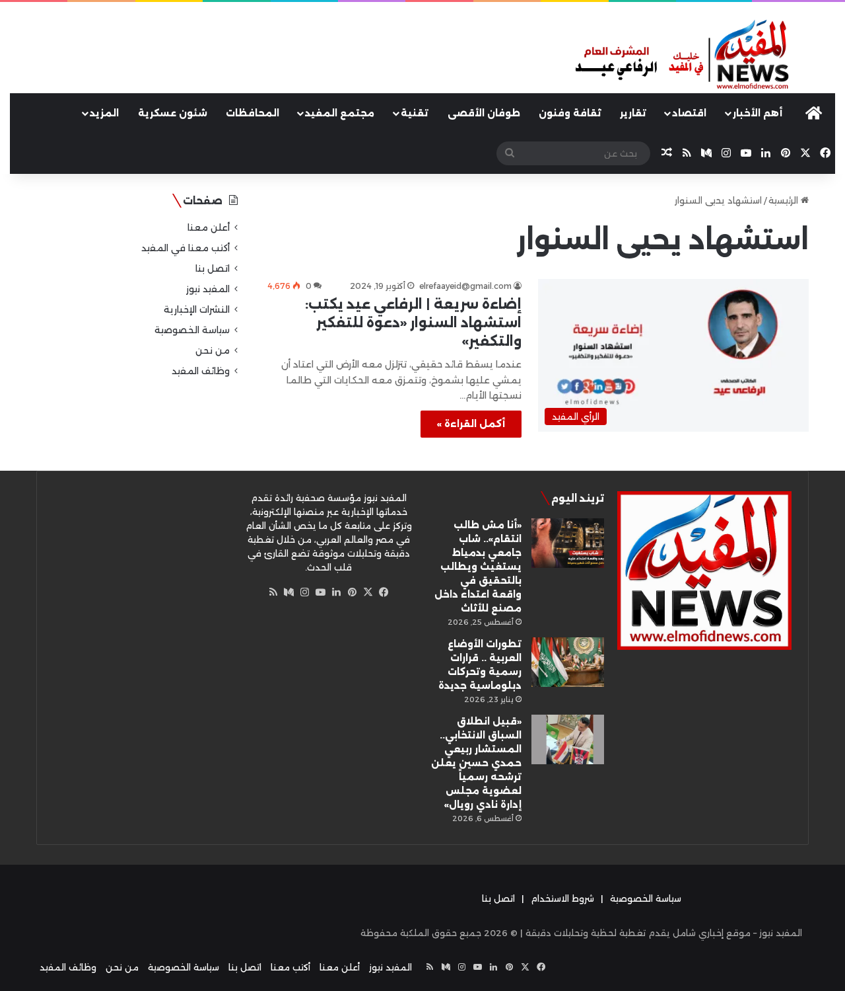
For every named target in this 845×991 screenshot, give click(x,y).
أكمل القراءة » (471, 424)
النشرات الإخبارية (197, 309)
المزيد (104, 113)
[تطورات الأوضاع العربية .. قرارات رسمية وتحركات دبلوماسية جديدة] (567, 662)
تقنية (414, 113)
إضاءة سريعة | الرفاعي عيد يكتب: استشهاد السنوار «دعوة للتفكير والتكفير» (413, 322)
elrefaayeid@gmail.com (465, 286)
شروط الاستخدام (562, 898)
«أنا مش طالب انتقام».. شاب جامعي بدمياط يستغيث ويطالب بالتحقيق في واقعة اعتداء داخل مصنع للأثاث (478, 566)
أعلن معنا (208, 227)
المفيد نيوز (208, 289)
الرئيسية (784, 200)
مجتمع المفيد (339, 113)
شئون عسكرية (172, 113)
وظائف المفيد (201, 371)
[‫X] (368, 592)
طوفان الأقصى (484, 113)
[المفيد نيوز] (704, 56)
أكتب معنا (290, 967)
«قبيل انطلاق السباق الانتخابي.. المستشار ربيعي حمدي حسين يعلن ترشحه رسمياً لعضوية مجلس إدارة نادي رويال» (476, 763)
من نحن (212, 350)
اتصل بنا (212, 268)
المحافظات (252, 113)
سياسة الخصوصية (192, 330)
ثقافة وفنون (570, 113)
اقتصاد (689, 113)
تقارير (633, 113)
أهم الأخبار (757, 113)
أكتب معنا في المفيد (185, 248)
